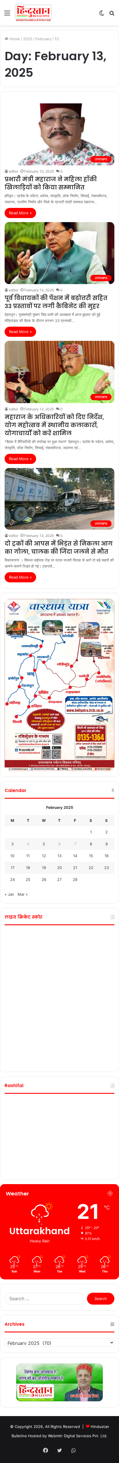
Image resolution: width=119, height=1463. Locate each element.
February (43, 38)
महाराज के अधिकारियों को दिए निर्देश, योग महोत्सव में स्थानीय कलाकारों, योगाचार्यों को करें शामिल (54, 425)
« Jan (9, 894)
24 (12, 879)
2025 (27, 38)
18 (28, 867)
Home (14, 38)
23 (106, 867)
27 (59, 879)
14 (75, 855)
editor (13, 171)
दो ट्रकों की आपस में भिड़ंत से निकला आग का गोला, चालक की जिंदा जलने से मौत (59, 548)
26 (44, 879)
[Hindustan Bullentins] (33, 12)
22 (91, 867)
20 (59, 867)
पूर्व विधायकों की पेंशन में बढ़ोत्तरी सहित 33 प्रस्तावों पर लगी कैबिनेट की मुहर (56, 302)
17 (12, 867)
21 (75, 867)
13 (59, 855)
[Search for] (112, 14)
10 (12, 855)
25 (28, 879)
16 (107, 855)
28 (75, 879)
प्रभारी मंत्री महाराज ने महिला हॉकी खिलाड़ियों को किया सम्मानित (51, 183)
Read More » (20, 213)
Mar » (23, 894)
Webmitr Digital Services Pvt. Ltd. (77, 1435)
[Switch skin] (102, 14)
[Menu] (7, 14)
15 (91, 855)
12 (44, 855)
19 (44, 867)
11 (28, 855)
